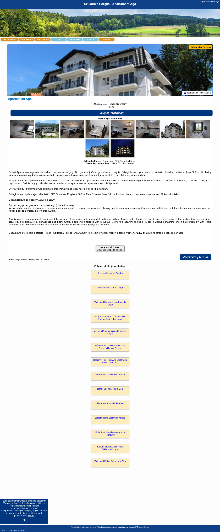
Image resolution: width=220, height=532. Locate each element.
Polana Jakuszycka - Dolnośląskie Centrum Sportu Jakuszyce (110, 317)
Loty (59, 39)
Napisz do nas (143, 527)
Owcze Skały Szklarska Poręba (110, 287)
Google (7, 503)
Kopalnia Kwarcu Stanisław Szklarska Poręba (110, 448)
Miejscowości (43, 39)
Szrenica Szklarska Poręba (110, 273)
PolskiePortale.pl (19, 531)
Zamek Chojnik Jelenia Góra (110, 389)
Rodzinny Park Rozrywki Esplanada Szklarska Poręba (110, 361)
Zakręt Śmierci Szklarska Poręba (110, 418)
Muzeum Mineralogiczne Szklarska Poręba (110, 332)
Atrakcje (90, 39)
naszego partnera (173, 232)
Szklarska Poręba (201, 47)
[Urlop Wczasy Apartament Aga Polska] (22, 137)
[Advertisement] (110, 500)
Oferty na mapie (27, 39)
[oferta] (185, 93)
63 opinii (122, 163)
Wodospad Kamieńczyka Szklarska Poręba (110, 303)
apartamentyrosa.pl (210, 1)
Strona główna (10, 39)
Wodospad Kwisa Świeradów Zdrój (110, 461)
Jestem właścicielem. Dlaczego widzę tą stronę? (110, 248)
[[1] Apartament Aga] (110, 70)
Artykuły (106, 39)
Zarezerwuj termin (195, 257)
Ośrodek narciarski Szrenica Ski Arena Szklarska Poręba (110, 346)
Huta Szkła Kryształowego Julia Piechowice (110, 433)
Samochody (75, 39)
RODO (31, 515)
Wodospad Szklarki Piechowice (110, 374)
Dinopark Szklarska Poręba (110, 403)
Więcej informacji (112, 113)
